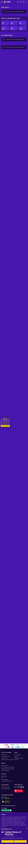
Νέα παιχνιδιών (4, 776)
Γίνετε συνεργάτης (4, 779)
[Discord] (21, 787)
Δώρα (2, 777)
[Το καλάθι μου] (23, 2)
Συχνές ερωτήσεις (4, 765)
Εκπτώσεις (16, 759)
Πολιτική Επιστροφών (5, 770)
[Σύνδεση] (26, 2)
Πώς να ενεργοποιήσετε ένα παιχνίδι (7, 767)
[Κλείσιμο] (26, 828)
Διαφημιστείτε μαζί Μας (5, 788)
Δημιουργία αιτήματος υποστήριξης (7, 768)
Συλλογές (16, 756)
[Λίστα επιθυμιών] (20, 2)
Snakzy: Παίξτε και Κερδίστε (6, 781)
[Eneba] (7, 2)
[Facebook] (15, 787)
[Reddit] (23, 787)
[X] (17, 787)
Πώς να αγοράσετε (17, 754)
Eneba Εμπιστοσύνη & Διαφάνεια (7, 759)
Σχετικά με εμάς (4, 754)
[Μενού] (2, 2)
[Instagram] (19, 787)
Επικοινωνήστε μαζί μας (5, 756)
